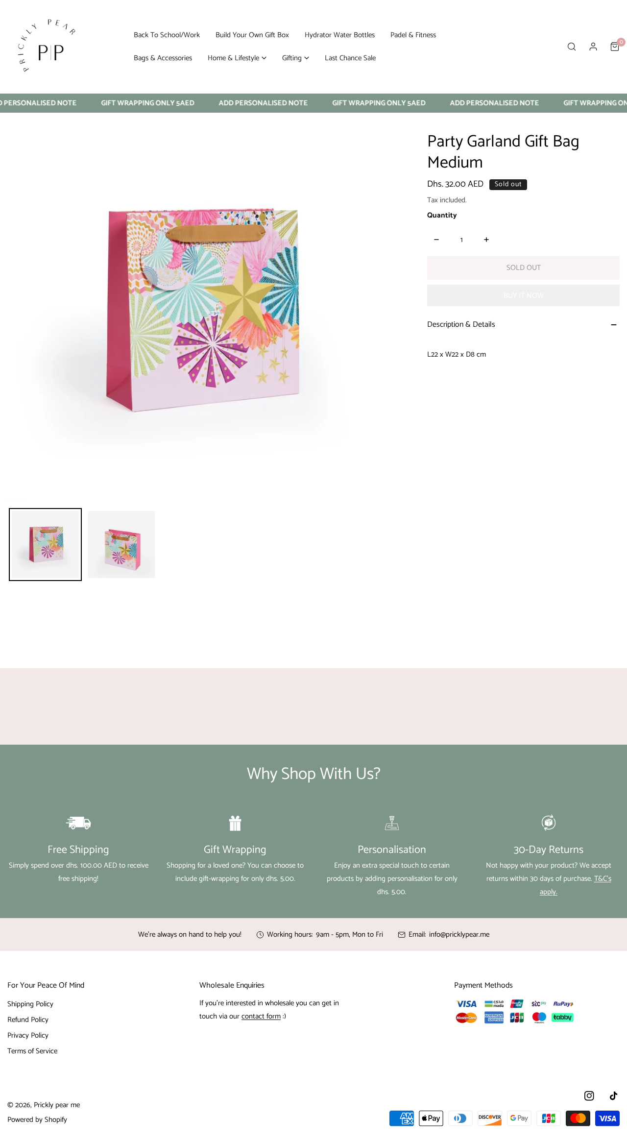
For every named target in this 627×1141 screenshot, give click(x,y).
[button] (237, 58)
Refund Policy (27, 1020)
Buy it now (524, 296)
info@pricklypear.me (459, 934)
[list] (197, 310)
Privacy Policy (27, 1035)
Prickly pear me (57, 1105)
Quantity (442, 215)
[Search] (571, 46)
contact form (261, 1016)
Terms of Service (32, 1051)
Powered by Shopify (37, 1120)
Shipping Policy (30, 1004)
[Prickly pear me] (46, 46)
